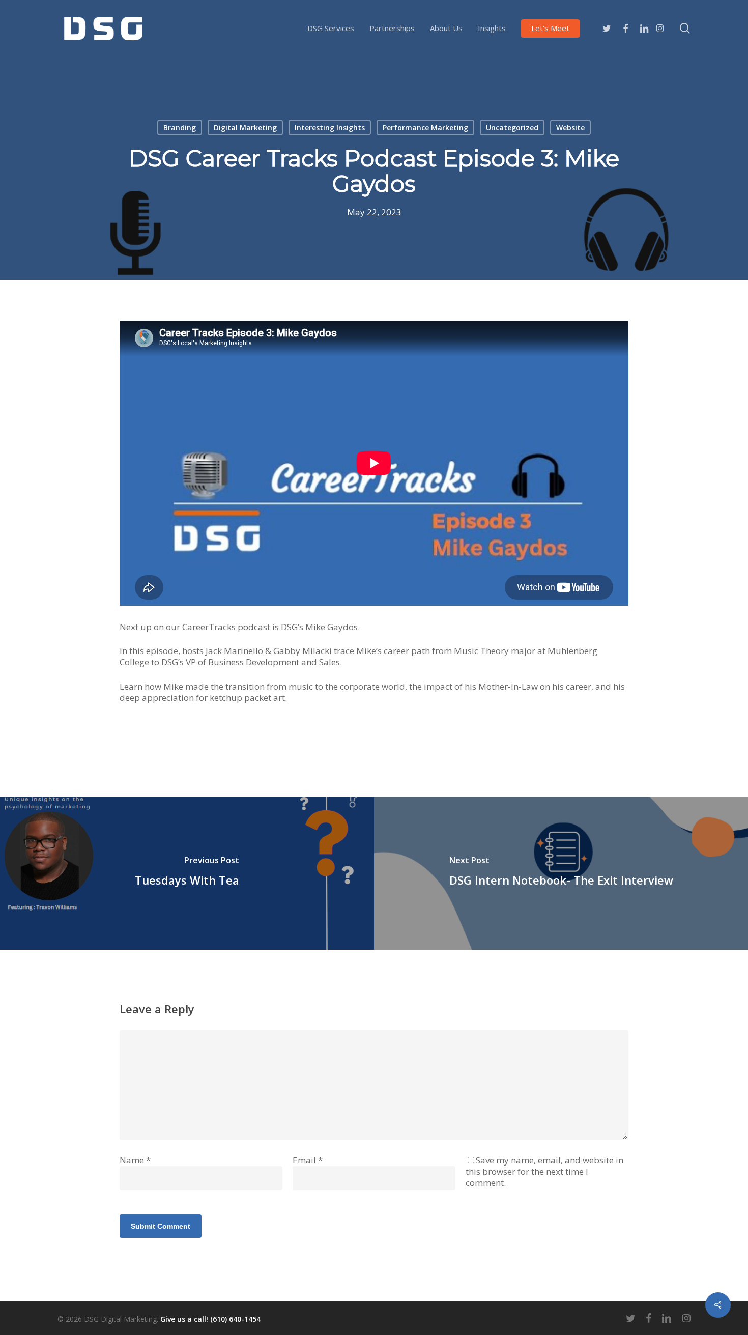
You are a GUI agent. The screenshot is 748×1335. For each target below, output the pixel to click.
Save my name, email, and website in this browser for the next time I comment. (544, 1171)
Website (570, 127)
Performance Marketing (425, 127)
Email (308, 1160)
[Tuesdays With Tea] (187, 873)
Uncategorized (512, 127)
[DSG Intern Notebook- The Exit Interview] (561, 873)
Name (135, 1160)
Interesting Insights (330, 127)
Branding (179, 127)
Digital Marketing (245, 127)
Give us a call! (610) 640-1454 (210, 1319)
